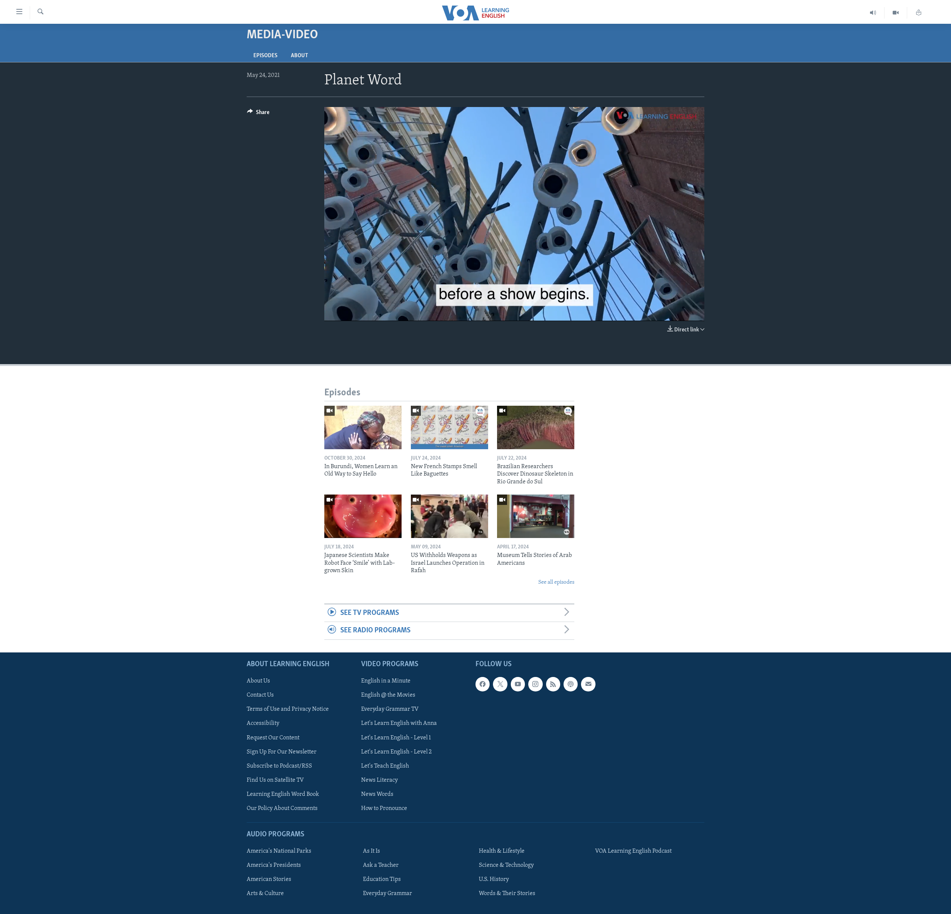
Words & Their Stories (507, 894)
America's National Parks (279, 851)
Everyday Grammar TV (390, 709)
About (299, 56)
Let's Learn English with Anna (399, 723)
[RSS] (553, 684)
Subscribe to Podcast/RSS (279, 766)
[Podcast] (571, 684)
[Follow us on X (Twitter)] (500, 684)
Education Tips (382, 879)
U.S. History (494, 879)
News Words (377, 794)
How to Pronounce (384, 808)
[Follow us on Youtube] (518, 684)
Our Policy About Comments (282, 808)
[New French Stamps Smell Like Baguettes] (449, 427)
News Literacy (379, 780)
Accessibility (263, 723)
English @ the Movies (388, 695)
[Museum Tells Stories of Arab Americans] (535, 516)
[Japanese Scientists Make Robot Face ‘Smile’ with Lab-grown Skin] (363, 516)
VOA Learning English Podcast (633, 851)
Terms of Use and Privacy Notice (288, 709)
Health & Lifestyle (502, 851)
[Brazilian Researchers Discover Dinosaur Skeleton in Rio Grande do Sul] (535, 427)
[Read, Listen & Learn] (918, 13)
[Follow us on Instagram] (535, 684)
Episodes (265, 56)
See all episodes (556, 582)
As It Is (371, 851)
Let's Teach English (385, 766)
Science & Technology (506, 865)
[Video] (896, 13)
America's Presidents (274, 865)
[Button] (258, 114)
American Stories (269, 879)
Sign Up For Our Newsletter (282, 752)
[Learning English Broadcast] (873, 13)
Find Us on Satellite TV (275, 780)
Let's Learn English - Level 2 (396, 752)
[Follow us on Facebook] (483, 684)
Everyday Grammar (387, 894)
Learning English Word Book (283, 794)
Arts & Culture (265, 894)
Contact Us (260, 695)
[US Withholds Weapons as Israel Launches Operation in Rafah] (449, 516)
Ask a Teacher (381, 865)
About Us (258, 681)
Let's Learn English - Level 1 (396, 737)
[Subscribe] (588, 684)
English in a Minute (385, 681)
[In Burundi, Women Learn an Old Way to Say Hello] (363, 427)
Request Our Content (273, 737)
